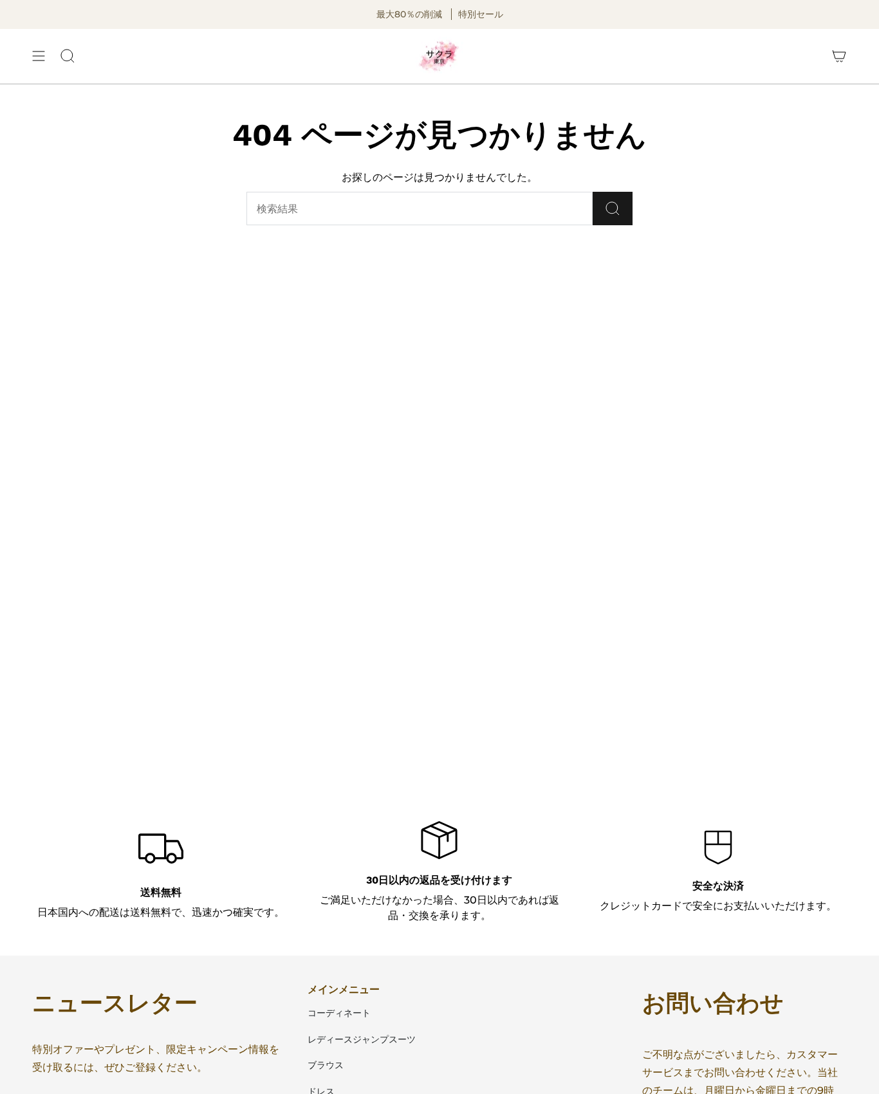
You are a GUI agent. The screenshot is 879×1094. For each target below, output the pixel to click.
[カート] (839, 56)
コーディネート (339, 1013)
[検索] (613, 208)
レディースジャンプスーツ (362, 1039)
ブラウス (326, 1065)
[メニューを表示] (38, 56)
